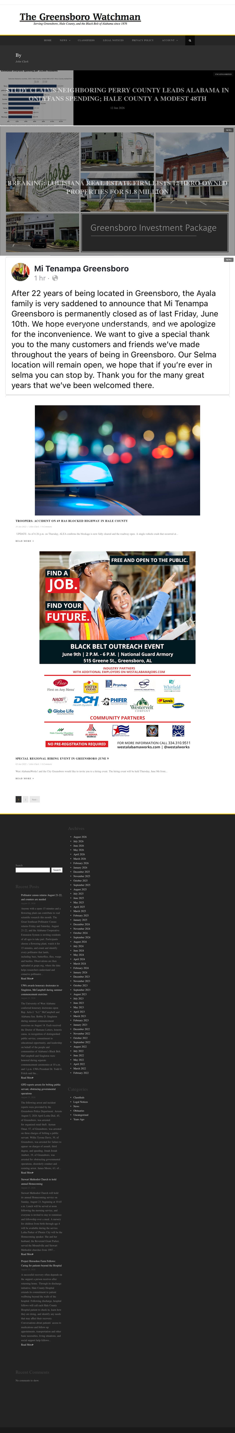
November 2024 (81, 928)
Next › (34, 799)
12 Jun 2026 (117, 108)
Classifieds (86, 40)
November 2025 (81, 876)
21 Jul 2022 (117, 201)
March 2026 (79, 858)
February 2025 (81, 915)
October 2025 (80, 880)
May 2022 (78, 1059)
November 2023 (81, 981)
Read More (23, 541)
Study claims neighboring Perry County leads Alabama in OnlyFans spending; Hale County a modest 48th (117, 94)
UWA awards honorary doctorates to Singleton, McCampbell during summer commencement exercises (41, 990)
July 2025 (78, 893)
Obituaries (78, 1110)
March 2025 (79, 911)
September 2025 (81, 885)
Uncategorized (223, 74)
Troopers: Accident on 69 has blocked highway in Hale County (72, 521)
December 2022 (81, 1029)
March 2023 (79, 1016)
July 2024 (78, 946)
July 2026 (78, 841)
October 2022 (80, 1038)
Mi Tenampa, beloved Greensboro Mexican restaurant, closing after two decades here (117, 322)
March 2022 (79, 1068)
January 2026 (80, 867)
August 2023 (80, 994)
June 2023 (78, 1003)
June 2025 (78, 898)
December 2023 (81, 976)
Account (168, 40)
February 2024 (81, 968)
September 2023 (81, 990)
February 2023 (81, 1020)
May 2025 (78, 902)
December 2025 (81, 871)
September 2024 (81, 937)
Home (48, 40)
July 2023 (78, 998)
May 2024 (78, 954)
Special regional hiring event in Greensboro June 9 (62, 758)
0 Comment (47, 526)
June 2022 (78, 1055)
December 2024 (81, 924)
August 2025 (80, 889)
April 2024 (79, 959)
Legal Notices (113, 40)
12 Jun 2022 (117, 336)
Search (19, 865)
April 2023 (79, 1011)
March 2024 (79, 963)
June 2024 (78, 950)
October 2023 (80, 985)
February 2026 (81, 863)
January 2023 (80, 1024)
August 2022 (80, 1046)
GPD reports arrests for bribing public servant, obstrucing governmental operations (41, 1089)
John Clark (34, 526)
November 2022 (81, 1033)
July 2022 (78, 1051)
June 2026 (78, 845)
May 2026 (78, 850)
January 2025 (80, 920)
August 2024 (80, 941)
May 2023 (78, 1007)
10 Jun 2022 (21, 526)
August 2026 (80, 837)
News (63, 40)
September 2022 (81, 1042)
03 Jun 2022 (21, 764)
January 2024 (80, 972)
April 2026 (79, 854)
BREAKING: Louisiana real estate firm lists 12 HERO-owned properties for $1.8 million (117, 187)
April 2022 (79, 1064)
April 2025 (79, 907)
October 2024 (80, 933)
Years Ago (78, 1119)
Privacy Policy (143, 40)
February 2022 (81, 1073)
